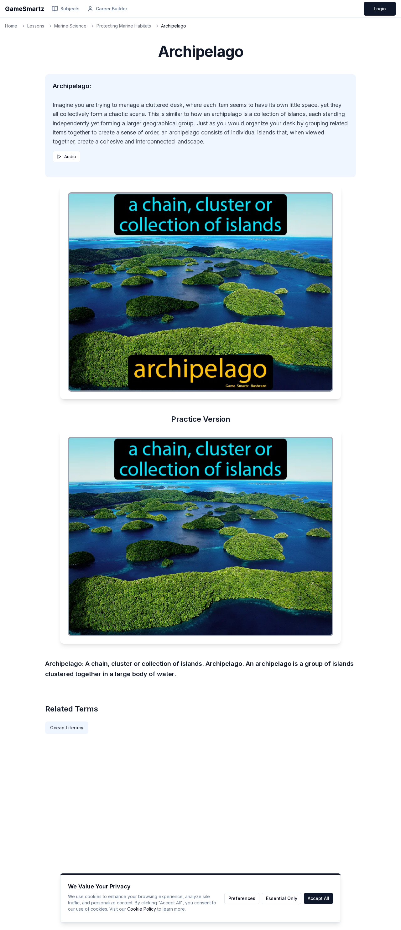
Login (380, 8)
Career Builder (111, 8)
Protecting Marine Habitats (123, 25)
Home (11, 25)
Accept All (318, 898)
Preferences (241, 898)
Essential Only (281, 898)
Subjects (70, 8)
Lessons (35, 25)
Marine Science (70, 25)
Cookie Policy (141, 909)
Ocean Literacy (66, 727)
